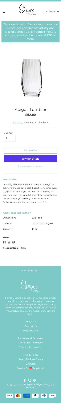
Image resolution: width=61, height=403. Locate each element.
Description (10, 179)
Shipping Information (30, 347)
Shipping (18, 122)
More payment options (30, 166)
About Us (30, 321)
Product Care (30, 330)
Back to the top (30, 270)
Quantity (8, 133)
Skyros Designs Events (30, 359)
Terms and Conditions (31, 342)
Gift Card (31, 363)
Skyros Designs (35, 384)
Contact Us (30, 326)
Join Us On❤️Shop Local (30, 368)
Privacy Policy (30, 354)
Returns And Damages (30, 338)
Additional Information (17, 212)
